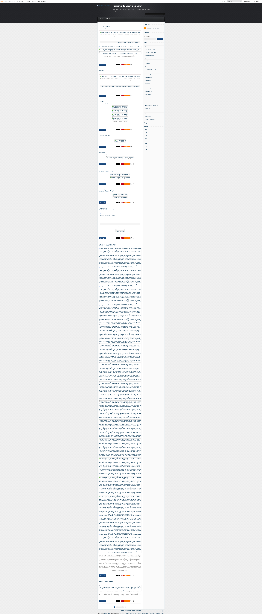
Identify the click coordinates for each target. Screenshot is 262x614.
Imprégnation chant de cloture (150, 69)
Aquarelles (147, 60)
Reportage (101, 70)
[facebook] (220, 1)
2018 (146, 135)
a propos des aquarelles (149, 55)
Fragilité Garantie (103, 208)
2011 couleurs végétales (149, 46)
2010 (146, 154)
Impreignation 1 (148, 74)
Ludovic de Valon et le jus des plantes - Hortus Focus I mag (134, 76)
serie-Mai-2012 (148, 108)
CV (145, 66)
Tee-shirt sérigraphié (149, 111)
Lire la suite (102, 64)
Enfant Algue (102, 101)
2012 (146, 149)
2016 (146, 140)
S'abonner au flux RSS (152, 27)
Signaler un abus (133, 613)
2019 (146, 132)
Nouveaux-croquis (148, 94)
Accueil (101, 18)
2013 (146, 146)
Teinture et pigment (148, 116)
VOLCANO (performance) (150, 119)
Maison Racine (148, 85)
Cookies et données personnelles (148, 613)
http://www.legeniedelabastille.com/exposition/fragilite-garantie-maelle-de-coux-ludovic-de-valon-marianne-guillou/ (120, 223)
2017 (146, 138)
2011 (146, 152)
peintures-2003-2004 (149, 97)
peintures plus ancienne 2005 (150, 99)
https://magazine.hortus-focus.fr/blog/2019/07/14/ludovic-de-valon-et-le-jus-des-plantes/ (120, 86)
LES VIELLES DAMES (104, 26)
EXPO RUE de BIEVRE (104, 135)
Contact (108, 18)
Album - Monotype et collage (150, 52)
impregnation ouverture (149, 72)
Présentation (147, 102)
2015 (146, 143)
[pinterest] (224, 1)
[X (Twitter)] (222, 1)
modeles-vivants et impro (150, 88)
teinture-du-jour (148, 113)
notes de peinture (148, 91)
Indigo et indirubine (148, 77)
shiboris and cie (103, 170)
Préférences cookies (159, 613)
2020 (146, 129)
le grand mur (102, 152)
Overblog (139, 610)
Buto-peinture (147, 63)
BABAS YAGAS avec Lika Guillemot (107, 244)
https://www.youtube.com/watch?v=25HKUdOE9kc (128, 42)
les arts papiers (148, 80)
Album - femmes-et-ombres (150, 49)
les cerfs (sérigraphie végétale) (106, 190)
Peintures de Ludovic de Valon (127, 6)
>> (125, 607)
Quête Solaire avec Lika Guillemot (151, 105)
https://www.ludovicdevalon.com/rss (153, 28)
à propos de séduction (149, 58)
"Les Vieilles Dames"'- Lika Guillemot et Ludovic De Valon (133, 32)
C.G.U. (139, 613)
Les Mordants (147, 83)
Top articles (122, 613)
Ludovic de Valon (107, 613)
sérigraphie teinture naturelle (106, 581)
